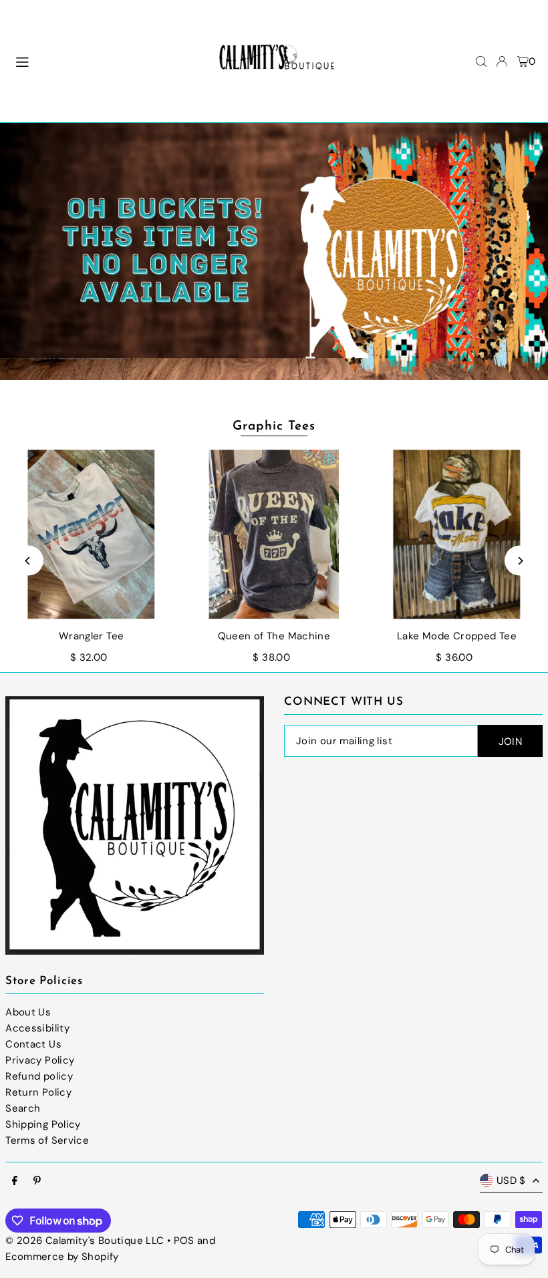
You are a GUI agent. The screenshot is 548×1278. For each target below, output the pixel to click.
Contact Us (33, 1044)
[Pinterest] (37, 1181)
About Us (28, 1012)
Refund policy (39, 1076)
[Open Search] (481, 61)
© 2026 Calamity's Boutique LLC (84, 1240)
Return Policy (38, 1092)
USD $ (511, 1180)
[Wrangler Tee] (91, 534)
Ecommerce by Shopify (62, 1256)
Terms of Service (47, 1140)
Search (22, 1108)
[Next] (520, 561)
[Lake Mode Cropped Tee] (456, 534)
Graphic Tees (274, 426)
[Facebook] (14, 1181)
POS (184, 1240)
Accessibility (37, 1028)
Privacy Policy (39, 1060)
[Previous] (28, 561)
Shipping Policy (43, 1124)
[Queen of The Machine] (273, 534)
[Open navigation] (104, 61)
